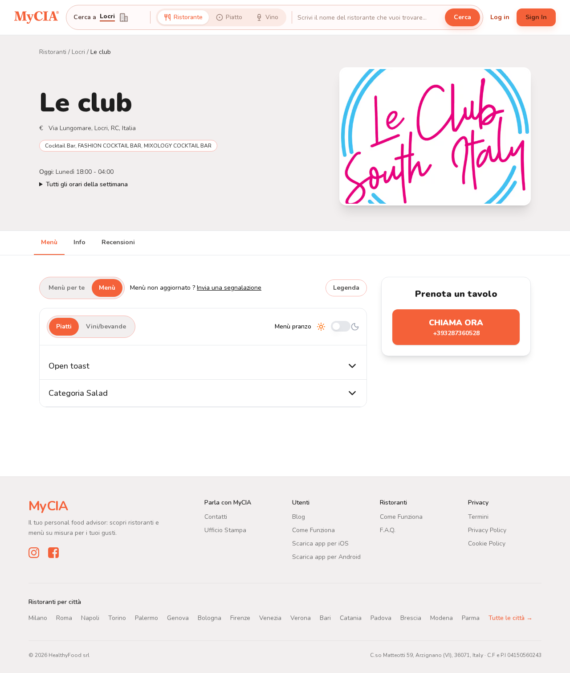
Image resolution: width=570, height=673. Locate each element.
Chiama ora (456, 327)
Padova (380, 618)
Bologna (209, 618)
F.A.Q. (387, 530)
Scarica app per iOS (320, 543)
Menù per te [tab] (67, 287)
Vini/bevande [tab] (106, 326)
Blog (298, 517)
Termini (478, 517)
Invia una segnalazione (229, 287)
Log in (499, 17)
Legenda (346, 287)
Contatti (215, 517)
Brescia (410, 618)
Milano (37, 618)
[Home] (36, 17)
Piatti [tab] (64, 326)
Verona (300, 618)
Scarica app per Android (326, 557)
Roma (64, 618)
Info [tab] (79, 242)
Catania (351, 618)
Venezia (270, 618)
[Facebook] (53, 552)
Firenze (240, 618)
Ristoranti (52, 52)
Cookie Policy (486, 543)
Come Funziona (313, 530)
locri (107, 17)
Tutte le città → (511, 618)
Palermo (146, 618)
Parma (471, 618)
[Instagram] (34, 552)
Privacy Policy (487, 530)
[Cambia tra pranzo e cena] (340, 326)
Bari (325, 618)
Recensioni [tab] (118, 242)
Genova (178, 618)
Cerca (462, 17)
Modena (441, 618)
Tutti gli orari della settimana (87, 184)
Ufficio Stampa (225, 530)
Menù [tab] (49, 242)
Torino (117, 618)
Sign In (536, 17)
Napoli (90, 618)
